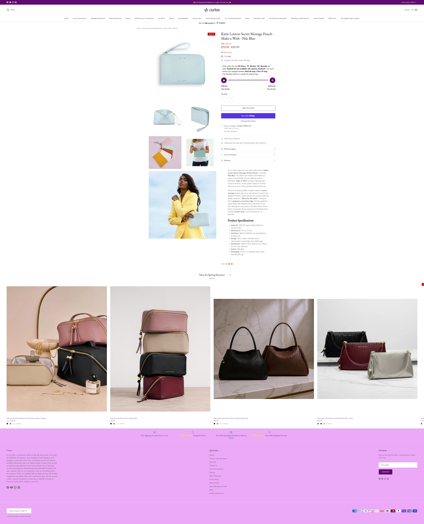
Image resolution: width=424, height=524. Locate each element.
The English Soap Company (350, 18)
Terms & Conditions (216, 469)
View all (212, 278)
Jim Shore (161, 18)
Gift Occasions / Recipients (144, 18)
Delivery (212, 472)
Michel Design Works (213, 18)
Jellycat (171, 18)
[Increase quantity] (232, 98)
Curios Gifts (15, 516)
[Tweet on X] (226, 264)
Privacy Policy (214, 479)
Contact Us (213, 465)
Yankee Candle (319, 18)
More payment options (248, 121)
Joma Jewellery (183, 18)
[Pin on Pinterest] (232, 264)
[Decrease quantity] (223, 98)
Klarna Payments (215, 476)
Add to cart (248, 108)
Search (211, 455)
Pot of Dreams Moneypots (278, 18)
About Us (212, 462)
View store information (230, 131)
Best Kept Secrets (115, 18)
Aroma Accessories (79, 18)
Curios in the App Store (217, 458)
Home (66, 18)
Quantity (224, 94)
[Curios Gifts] (212, 10)
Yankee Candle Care (216, 493)
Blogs (211, 490)
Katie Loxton (197, 18)
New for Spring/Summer (212, 274)
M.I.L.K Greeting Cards (233, 18)
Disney (128, 18)
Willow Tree (332, 18)
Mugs (247, 18)
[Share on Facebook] (229, 264)
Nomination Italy (259, 18)
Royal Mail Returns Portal (218, 486)
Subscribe (385, 472)
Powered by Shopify (25, 516)
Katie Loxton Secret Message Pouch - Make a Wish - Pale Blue (160, 28)
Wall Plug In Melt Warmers (300, 18)
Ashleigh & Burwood (98, 18)
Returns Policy (214, 483)
